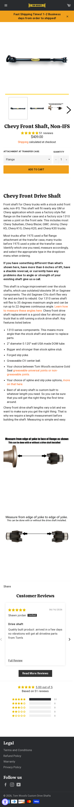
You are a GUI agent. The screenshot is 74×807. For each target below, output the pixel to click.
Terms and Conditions (17, 750)
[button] (30, 133)
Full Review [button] (15, 660)
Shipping (23, 142)
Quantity (58, 152)
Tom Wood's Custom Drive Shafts (32, 795)
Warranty (9, 761)
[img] (17, 610)
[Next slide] (69, 639)
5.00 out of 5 (44, 687)
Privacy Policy (12, 767)
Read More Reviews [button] (35, 673)
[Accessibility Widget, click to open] (5, 801)
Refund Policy (12, 756)
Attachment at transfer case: (21, 151)
